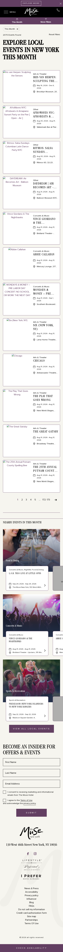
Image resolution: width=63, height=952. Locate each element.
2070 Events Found (12, 35)
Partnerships (31, 920)
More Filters (46, 22)
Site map (31, 916)
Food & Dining (12, 560)
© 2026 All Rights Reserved (32, 937)
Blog (31, 902)
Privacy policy (31, 895)
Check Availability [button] (31, 949)
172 (44, 500)
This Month (17, 22)
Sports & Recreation (15, 691)
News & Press (31, 888)
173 (48, 500)
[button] (31, 729)
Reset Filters (54, 35)
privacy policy (29, 803)
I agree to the (19, 800)
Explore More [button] (31, 3)
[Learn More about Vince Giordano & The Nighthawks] (44, 651)
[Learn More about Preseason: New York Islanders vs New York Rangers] (44, 716)
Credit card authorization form (31, 913)
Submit (34, 814)
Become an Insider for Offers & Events (29, 750)
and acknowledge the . (19, 801)
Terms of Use (26, 800)
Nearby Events (22, 522)
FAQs (31, 906)
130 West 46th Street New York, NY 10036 (31, 845)
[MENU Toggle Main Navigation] (5, 12)
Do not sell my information (31, 909)
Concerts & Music (14, 626)
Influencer (31, 899)
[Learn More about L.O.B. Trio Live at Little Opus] (44, 585)
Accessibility (31, 892)
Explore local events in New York (31, 50)
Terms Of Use (31, 923)
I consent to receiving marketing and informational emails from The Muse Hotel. (30, 793)
